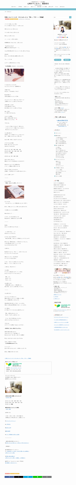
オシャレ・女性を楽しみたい (14, 19)
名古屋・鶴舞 (8, 397)
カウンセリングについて (60, 159)
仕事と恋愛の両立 (57, 219)
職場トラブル (57, 229)
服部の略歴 (8, 431)
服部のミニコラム (57, 202)
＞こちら (62, 112)
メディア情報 (58, 162)
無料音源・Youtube (58, 188)
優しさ (65, 252)
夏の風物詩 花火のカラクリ (11, 462)
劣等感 (55, 256)
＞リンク (62, 107)
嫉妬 (60, 252)
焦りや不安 (56, 243)
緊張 (60, 259)
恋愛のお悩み (7, 19)
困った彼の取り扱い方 (58, 196)
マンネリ (56, 265)
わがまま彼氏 (63, 236)
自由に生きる (57, 210)
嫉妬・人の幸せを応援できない (61, 143)
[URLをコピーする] (47, 477)
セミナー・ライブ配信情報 (59, 183)
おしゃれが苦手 (57, 263)
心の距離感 (65, 225)
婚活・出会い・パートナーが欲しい (60, 206)
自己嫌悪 (56, 245)
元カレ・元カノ (57, 233)
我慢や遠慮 (67, 245)
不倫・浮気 (64, 233)
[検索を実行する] (70, 17)
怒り (60, 254)
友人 (55, 227)
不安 (65, 265)
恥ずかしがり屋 (66, 200)
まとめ (64, 204)
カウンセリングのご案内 (58, 186)
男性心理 (68, 231)
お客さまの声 (8, 427)
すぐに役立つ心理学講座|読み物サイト (61, 319)
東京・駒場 (8, 409)
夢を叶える (63, 210)
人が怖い (56, 257)
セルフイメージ (65, 212)
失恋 (61, 245)
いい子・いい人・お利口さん (59, 231)
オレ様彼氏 (56, 238)
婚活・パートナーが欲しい (60, 140)
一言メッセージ (58, 133)
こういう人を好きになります (59, 261)
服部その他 (58, 174)
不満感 (68, 261)
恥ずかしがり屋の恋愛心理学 (61, 141)
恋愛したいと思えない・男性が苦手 (60, 248)
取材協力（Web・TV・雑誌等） (60, 184)
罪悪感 (55, 252)
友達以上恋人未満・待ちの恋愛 (59, 235)
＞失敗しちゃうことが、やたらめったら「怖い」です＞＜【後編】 (18, 358)
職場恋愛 (69, 238)
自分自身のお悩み (57, 246)
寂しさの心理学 (58, 148)
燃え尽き (56, 254)
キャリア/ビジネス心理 (60, 157)
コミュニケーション (58, 225)
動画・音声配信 (58, 172)
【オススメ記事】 (58, 176)
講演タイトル (57, 192)
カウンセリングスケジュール (61, 171)
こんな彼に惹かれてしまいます (61, 137)
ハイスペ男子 (56, 240)
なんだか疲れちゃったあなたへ (61, 153)
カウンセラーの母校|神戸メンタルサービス (61, 324)
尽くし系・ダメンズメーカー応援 (60, 198)
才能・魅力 (56, 214)
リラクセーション (57, 215)
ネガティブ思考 (67, 254)
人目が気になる (62, 256)
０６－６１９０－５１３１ (16, 367)
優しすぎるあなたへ (58, 200)
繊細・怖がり (64, 263)
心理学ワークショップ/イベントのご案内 (61, 322)
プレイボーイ (62, 238)
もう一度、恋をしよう (58, 221)
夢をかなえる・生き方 (60, 156)
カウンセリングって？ (60, 165)
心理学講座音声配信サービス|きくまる (61, 327)
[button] (9, 477)
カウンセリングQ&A (58, 204)
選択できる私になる (64, 214)
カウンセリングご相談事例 (59, 190)
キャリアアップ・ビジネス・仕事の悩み (61, 250)
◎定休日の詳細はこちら (62, 126)
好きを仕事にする (57, 212)
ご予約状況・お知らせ (59, 167)
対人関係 (56, 224)
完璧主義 (56, 259)
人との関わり (58, 147)
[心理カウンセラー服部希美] (38, 2)
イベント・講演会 (59, 169)
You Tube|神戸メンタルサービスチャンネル (61, 329)
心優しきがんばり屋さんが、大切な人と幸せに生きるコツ (17, 443)
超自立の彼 (56, 236)
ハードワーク (63, 224)
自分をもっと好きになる (59, 208)
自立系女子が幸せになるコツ (59, 194)
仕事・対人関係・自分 (59, 145)
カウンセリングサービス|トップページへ (61, 317)
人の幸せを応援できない (64, 257)
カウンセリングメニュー (11, 421)
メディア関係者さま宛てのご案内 (12, 434)
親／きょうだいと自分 (62, 227)
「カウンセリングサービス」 (62, 309)
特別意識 (61, 265)
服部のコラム (58, 161)
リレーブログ (66, 188)
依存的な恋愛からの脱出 (58, 217)
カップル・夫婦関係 (59, 139)
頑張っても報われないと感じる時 (62, 151)
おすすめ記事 (66, 202)
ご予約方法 (8, 424)
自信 (63, 215)
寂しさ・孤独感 (64, 243)
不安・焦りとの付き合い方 (60, 154)
